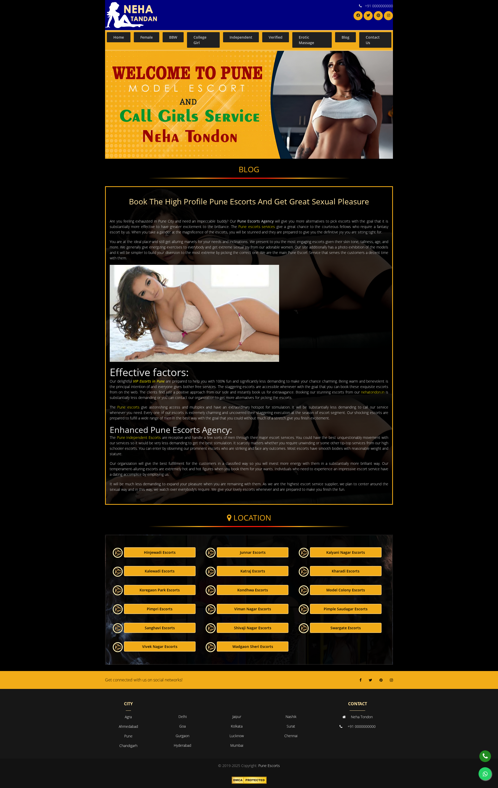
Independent (241, 37)
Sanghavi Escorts (160, 627)
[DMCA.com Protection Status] (249, 779)
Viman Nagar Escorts (252, 608)
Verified (275, 37)
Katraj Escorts (252, 571)
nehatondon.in (372, 392)
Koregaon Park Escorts (160, 589)
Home (118, 37)
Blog (345, 37)
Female (146, 37)
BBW (173, 37)
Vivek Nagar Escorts (159, 646)
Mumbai (236, 745)
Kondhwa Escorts (252, 589)
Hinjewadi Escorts (160, 552)
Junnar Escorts (253, 552)
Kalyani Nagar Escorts (345, 552)
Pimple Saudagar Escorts (346, 608)
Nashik (291, 716)
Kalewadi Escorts (160, 571)
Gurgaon (182, 735)
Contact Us (373, 40)
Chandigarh (128, 745)
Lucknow (237, 735)
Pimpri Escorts (159, 608)
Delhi (182, 716)
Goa (182, 726)
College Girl (199, 40)
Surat (291, 726)
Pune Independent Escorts (139, 437)
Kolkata (237, 726)
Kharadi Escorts (345, 571)
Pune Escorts (269, 765)
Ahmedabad (128, 726)
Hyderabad (182, 745)
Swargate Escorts (345, 627)
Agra (128, 716)
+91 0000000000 (379, 5)
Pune (128, 736)
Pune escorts (128, 407)
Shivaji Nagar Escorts (252, 627)
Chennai (291, 735)
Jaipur (236, 716)
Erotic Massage (306, 40)
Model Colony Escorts (345, 589)
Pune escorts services (256, 226)
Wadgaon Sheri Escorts (252, 646)
